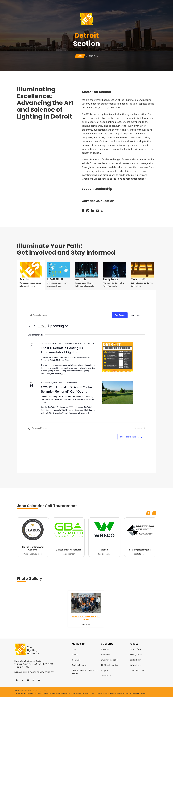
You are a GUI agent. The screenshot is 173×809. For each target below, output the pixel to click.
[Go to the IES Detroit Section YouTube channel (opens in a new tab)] (97, 210)
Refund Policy (136, 665)
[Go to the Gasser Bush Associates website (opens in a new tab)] (68, 529)
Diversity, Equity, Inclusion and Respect (85, 672)
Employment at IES (109, 660)
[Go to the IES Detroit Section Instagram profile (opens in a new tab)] (87, 210)
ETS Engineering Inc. (140, 549)
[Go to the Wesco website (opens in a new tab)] (104, 529)
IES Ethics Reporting (109, 665)
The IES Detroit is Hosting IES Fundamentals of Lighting (62, 350)
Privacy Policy (136, 654)
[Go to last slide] (148, 513)
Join (74, 649)
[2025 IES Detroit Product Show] (86, 603)
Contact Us (106, 675)
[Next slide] (154, 513)
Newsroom (105, 654)
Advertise (105, 649)
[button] (119, 92)
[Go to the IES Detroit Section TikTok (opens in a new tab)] (102, 210)
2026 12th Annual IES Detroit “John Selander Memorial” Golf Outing (66, 389)
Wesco (104, 549)
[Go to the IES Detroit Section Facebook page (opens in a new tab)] (83, 210)
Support (104, 670)
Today (42, 326)
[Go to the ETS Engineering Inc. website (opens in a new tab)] (140, 529)
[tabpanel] (86, 381)
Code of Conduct (137, 670)
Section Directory (79, 665)
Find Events (120, 315)
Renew (75, 654)
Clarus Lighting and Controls (33, 548)
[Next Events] (34, 325)
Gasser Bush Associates (68, 549)
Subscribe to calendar (129, 436)
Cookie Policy (135, 660)
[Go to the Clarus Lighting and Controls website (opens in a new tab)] (33, 529)
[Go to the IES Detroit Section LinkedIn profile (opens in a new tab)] (92, 210)
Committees (77, 660)
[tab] (31, 275)
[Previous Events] (29, 325)
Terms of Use (135, 649)
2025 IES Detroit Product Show (86, 618)
